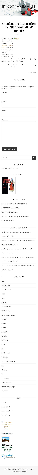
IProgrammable (19, 7)
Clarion (4, 302)
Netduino (5, 340)
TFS (3, 374)
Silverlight (5, 357)
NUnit (3, 344)
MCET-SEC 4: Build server (10, 212)
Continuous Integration (9, 315)
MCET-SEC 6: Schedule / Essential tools (14, 204)
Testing (4, 370)
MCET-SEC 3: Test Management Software (15, 216)
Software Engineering (8, 361)
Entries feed (6, 407)
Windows (5, 391)
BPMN (4, 298)
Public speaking (7, 353)
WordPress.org (7, 415)
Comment (5, 120)
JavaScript (5, 332)
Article (4, 281)
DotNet (4, 323)
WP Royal (23, 471)
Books (4, 294)
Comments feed (7, 411)
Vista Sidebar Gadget (8, 387)
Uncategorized (6, 382)
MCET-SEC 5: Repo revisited (11, 208)
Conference (5, 311)
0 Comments (32, 73)
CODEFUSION (6, 306)
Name (4, 92)
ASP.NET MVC (6, 285)
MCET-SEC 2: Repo (8, 220)
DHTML (4, 319)
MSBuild (4, 336)
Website (4, 111)
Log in (4, 402)
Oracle (4, 349)
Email (4, 101)
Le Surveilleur (6, 265)
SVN (3, 365)
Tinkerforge (5, 378)
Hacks (4, 328)
